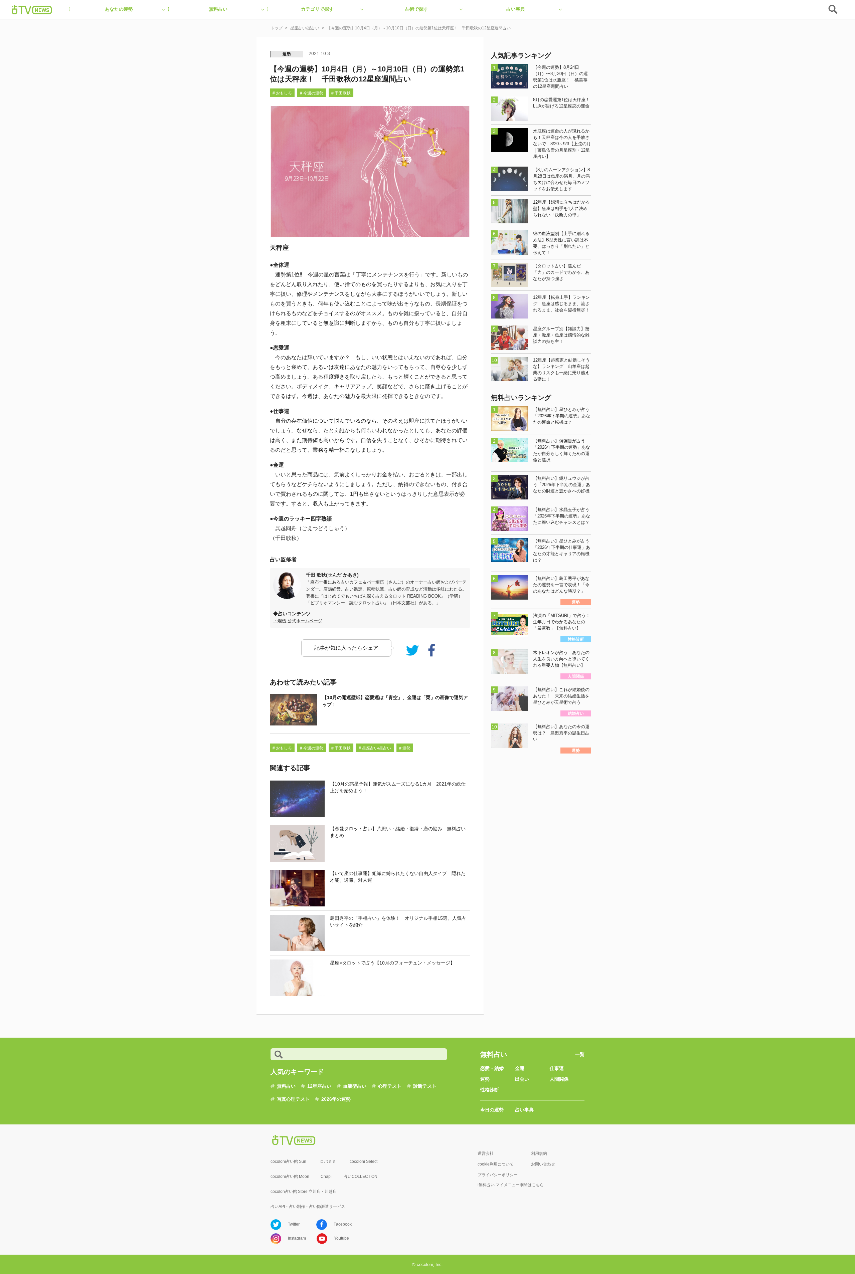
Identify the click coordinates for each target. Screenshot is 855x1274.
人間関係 (559, 1079)
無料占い (286, 1086)
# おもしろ (282, 93)
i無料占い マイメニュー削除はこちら (511, 1185)
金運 (519, 1068)
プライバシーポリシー (498, 1175)
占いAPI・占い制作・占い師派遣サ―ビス (308, 1206)
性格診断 (489, 1089)
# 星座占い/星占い (375, 748)
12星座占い (319, 1086)
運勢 (287, 54)
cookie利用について (496, 1164)
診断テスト (425, 1086)
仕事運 (557, 1068)
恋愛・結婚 (492, 1068)
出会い (522, 1079)
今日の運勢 (492, 1109)
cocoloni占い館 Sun (288, 1161)
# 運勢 (404, 748)
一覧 (579, 1054)
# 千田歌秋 (341, 93)
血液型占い (354, 1086)
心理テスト (389, 1086)
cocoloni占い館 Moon (290, 1176)
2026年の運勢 (336, 1099)
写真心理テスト (293, 1099)
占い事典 (524, 1109)
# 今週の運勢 (311, 93)
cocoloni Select (363, 1161)
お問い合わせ (543, 1164)
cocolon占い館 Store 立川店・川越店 (304, 1191)
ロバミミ (328, 1161)
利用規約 (539, 1153)
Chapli (327, 1176)
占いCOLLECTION (360, 1176)
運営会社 (486, 1153)
